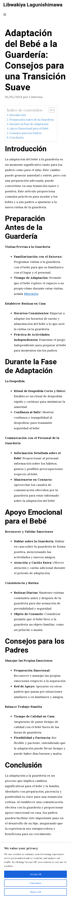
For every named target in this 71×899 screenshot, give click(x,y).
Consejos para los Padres (25, 133)
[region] (35, 871)
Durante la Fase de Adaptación (28, 124)
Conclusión (16, 137)
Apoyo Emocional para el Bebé (29, 128)
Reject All (35, 891)
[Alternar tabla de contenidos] (50, 110)
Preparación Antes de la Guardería (31, 119)
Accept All (35, 874)
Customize (35, 883)
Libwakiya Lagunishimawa (32, 5)
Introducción (17, 115)
